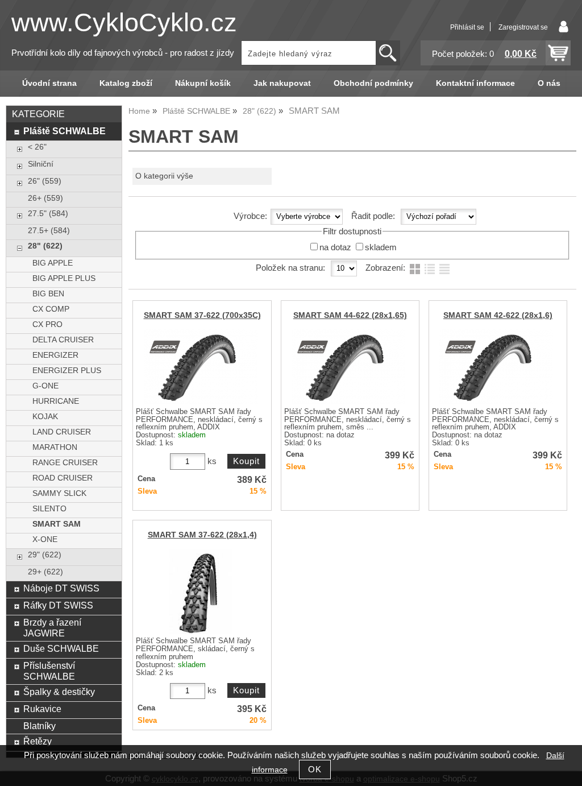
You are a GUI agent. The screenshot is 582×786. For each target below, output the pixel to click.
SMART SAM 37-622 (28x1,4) (202, 535)
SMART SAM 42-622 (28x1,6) (497, 315)
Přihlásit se (467, 27)
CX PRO (47, 324)
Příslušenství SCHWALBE (49, 670)
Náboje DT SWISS (61, 588)
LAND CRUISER (61, 432)
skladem (381, 247)
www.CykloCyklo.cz (124, 22)
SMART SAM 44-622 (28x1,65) (350, 315)
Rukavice (42, 709)
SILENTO (49, 508)
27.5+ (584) (49, 230)
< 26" (37, 147)
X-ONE (44, 539)
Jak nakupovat (282, 83)
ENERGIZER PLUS (66, 370)
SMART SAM (56, 524)
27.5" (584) (48, 213)
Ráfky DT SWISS (58, 605)
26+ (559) (45, 198)
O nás (549, 83)
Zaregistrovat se (523, 27)
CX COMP (50, 309)
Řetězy (37, 741)
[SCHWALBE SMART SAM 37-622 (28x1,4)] (200, 591)
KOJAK (45, 416)
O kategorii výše (164, 176)
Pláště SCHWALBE (64, 131)
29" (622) (44, 555)
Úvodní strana (49, 83)
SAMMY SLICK (59, 493)
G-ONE (45, 386)
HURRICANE (55, 401)
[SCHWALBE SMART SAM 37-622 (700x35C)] (200, 366)
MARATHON (54, 447)
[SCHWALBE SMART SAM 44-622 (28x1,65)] (348, 366)
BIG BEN (48, 293)
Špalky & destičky (59, 691)
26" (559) (44, 181)
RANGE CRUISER (65, 462)
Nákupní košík (203, 83)
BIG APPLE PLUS (63, 278)
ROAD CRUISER (62, 478)
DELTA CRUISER (63, 340)
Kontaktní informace (475, 83)
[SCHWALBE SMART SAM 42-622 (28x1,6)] (496, 366)
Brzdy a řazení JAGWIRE (52, 627)
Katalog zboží (125, 83)
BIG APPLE (52, 263)
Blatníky (39, 726)
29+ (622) (45, 572)
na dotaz (335, 247)
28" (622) (45, 246)
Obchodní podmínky (373, 83)
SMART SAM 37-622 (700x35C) (202, 315)
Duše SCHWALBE (61, 648)
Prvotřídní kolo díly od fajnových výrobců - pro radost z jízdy (122, 52)
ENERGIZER (55, 355)
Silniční (40, 164)
